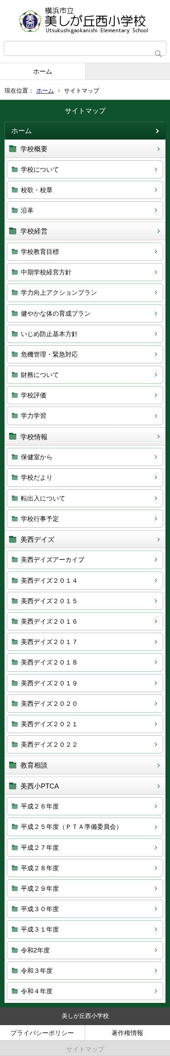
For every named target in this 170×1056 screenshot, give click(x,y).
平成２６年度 (40, 806)
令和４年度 (37, 991)
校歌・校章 (37, 189)
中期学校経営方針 (46, 272)
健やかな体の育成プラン (56, 313)
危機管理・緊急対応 (49, 354)
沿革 (27, 210)
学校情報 (34, 437)
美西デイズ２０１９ (49, 683)
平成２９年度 (40, 888)
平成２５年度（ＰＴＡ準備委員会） (71, 826)
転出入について (43, 498)
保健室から (37, 457)
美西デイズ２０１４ (49, 580)
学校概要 (34, 149)
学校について (40, 169)
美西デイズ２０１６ (49, 621)
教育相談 (34, 765)
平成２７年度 (40, 847)
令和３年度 (37, 970)
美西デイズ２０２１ (49, 724)
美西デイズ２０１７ (49, 641)
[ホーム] (85, 20)
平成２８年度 (40, 868)
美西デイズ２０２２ (49, 744)
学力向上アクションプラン (59, 292)
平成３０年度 (40, 908)
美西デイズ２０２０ (49, 703)
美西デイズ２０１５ (49, 601)
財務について (40, 374)
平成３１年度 (40, 929)
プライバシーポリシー (42, 1032)
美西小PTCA (39, 786)
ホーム (42, 71)
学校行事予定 (40, 518)
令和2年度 (35, 950)
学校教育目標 (40, 251)
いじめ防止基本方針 (49, 333)
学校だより (37, 477)
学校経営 (34, 231)
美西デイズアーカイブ (52, 559)
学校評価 (33, 395)
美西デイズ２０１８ (49, 662)
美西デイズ (37, 539)
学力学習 (33, 415)
